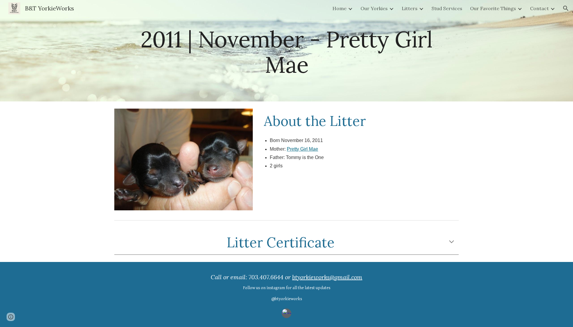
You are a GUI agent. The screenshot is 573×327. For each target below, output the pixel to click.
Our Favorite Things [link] (493, 8)
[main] (286, 51)
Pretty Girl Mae (302, 149)
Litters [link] (410, 8)
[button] (566, 8)
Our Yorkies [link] (374, 8)
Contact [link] (539, 8)
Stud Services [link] (447, 8)
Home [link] (339, 8)
